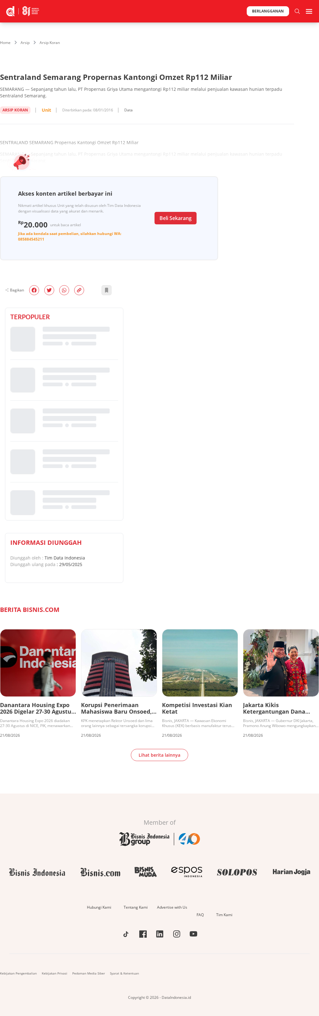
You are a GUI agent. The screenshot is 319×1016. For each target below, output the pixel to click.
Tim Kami (224, 914)
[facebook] (34, 290)
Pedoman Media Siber (88, 973)
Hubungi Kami (99, 907)
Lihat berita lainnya (159, 755)
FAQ (200, 914)
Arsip (25, 42)
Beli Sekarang (176, 218)
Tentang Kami (136, 907)
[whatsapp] (64, 290)
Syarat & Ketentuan (124, 973)
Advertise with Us (172, 907)
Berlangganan (268, 11)
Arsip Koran (50, 42)
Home (5, 42)
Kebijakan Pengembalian (18, 973)
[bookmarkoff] (107, 290)
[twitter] (49, 290)
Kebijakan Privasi (54, 973)
